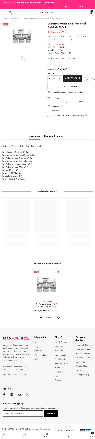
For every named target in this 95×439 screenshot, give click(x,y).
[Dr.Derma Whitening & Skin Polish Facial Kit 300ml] (47, 284)
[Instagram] (12, 395)
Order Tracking (86, 6)
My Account (70, 6)
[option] (23, 35)
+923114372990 (19, 366)
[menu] (3, 12)
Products (13, 18)
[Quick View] (58, 272)
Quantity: (52, 73)
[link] (16, 238)
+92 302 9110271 (15, 369)
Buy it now (70, 86)
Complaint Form (54, 6)
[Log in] (84, 12)
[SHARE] (92, 79)
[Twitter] (27, 395)
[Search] (10, 12)
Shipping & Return (53, 136)
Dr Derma (60, 44)
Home (4, 18)
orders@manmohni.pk (17, 374)
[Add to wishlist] (87, 78)
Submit (51, 413)
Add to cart (72, 78)
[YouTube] (20, 395)
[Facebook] (4, 395)
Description (34, 136)
